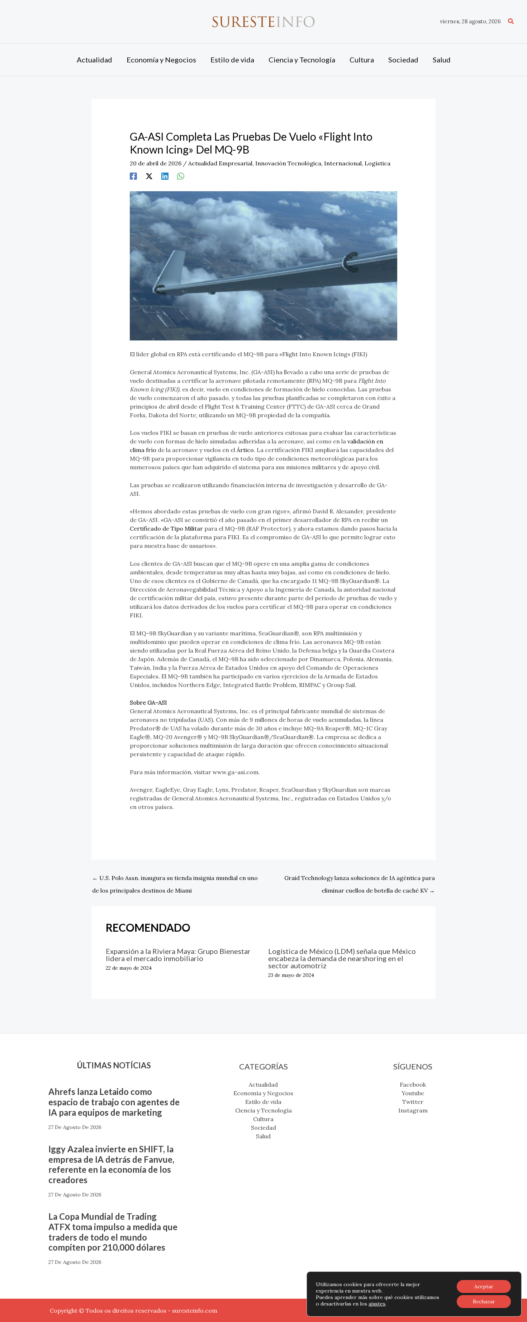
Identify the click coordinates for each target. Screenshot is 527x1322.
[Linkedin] (164, 176)
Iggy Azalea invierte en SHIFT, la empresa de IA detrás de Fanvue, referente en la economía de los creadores (111, 1164)
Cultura (263, 1119)
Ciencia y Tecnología (263, 1110)
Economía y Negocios (263, 1093)
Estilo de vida (263, 1101)
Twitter (412, 1101)
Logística (377, 163)
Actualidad (263, 1084)
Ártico (245, 449)
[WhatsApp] (180, 176)
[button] (511, 21)
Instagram (413, 1110)
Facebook (413, 1084)
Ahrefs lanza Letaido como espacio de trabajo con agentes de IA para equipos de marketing (114, 1102)
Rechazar (484, 1301)
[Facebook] (133, 176)
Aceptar (483, 1286)
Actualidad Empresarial (220, 163)
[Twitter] (149, 176)
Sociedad (263, 1127)
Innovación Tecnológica (288, 163)
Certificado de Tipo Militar (166, 528)
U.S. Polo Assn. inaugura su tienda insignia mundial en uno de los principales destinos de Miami (175, 879)
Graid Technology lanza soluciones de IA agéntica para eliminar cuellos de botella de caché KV (359, 879)
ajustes (377, 1303)
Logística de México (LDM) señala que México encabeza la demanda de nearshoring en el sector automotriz (342, 958)
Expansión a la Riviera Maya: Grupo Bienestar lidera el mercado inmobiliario (178, 955)
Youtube (413, 1093)
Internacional (343, 163)
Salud (263, 1136)
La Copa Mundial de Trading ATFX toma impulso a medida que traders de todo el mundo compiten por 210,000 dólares (112, 1231)
